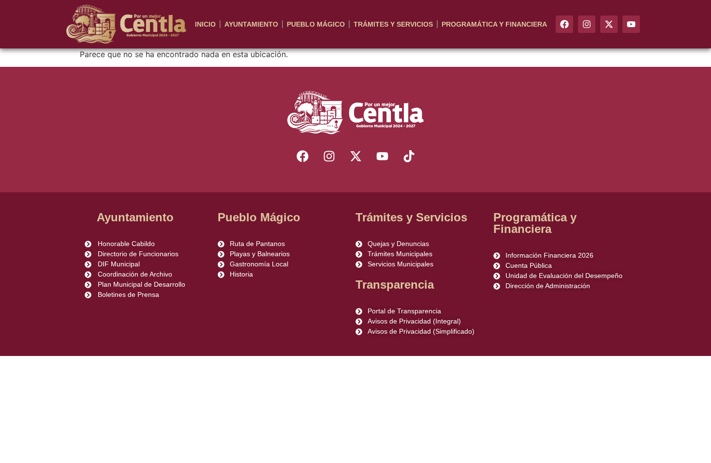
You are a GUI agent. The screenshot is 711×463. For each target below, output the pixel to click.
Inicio (205, 24)
